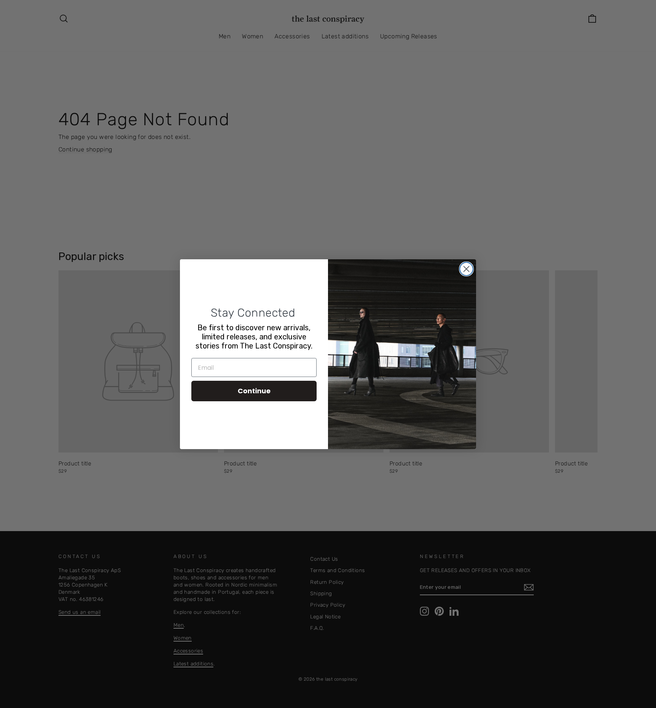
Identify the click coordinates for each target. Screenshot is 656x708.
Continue (254, 391)
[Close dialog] (466, 269)
